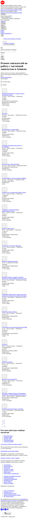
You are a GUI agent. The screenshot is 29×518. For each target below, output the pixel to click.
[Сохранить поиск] (2, 57)
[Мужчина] (4, 90)
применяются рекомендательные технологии (14, 499)
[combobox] (8, 51)
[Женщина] (4, 111)
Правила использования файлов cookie (11, 12)
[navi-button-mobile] (2, 35)
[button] (2, 30)
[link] (3, 27)
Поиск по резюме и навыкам (8, 49)
